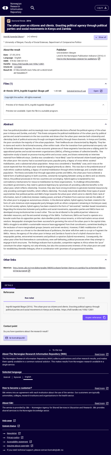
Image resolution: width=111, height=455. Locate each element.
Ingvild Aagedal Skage (13, 36)
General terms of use (76, 91)
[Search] (32, 8)
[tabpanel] (55, 308)
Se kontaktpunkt (17, 338)
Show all (102, 37)
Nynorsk (17, 377)
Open (96, 91)
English (28, 377)
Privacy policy (13, 437)
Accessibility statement (17, 442)
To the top (57, 350)
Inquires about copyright (18, 446)
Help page (7, 420)
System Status (9, 426)
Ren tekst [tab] (29, 298)
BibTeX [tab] (81, 298)
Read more (100, 354)
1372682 (18, 67)
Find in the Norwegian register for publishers (77, 59)
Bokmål (7, 377)
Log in (100, 8)
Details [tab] (9, 285)
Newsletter (12, 433)
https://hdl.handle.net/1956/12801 (28, 64)
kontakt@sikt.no (55, 450)
